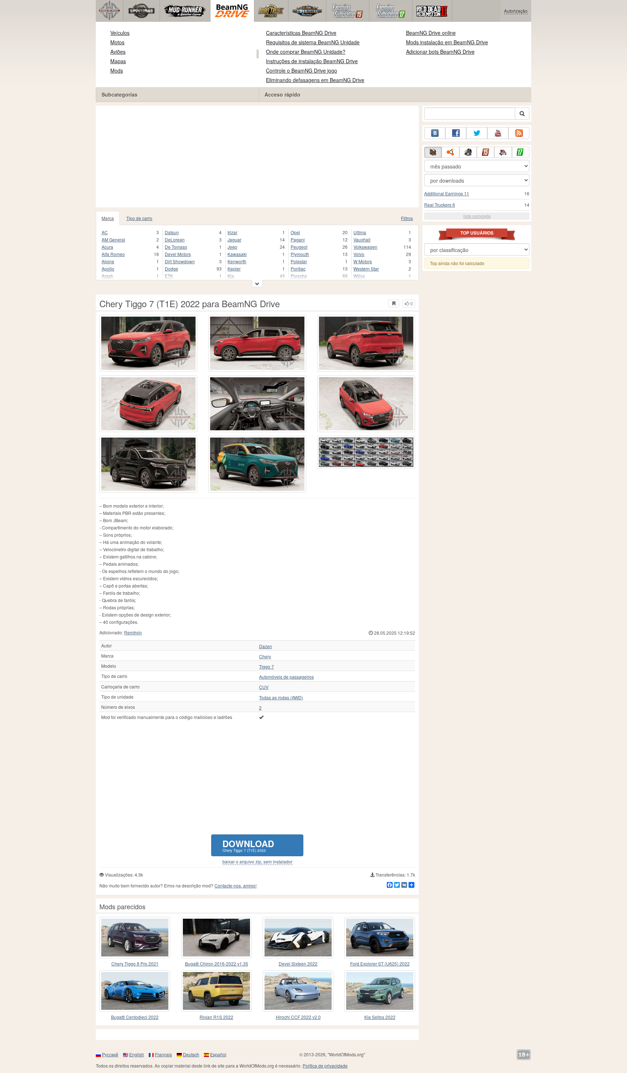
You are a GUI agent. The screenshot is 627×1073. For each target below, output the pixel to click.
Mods (116, 70)
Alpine (108, 261)
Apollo (108, 268)
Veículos (120, 32)
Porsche (299, 276)
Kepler (234, 268)
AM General (113, 239)
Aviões (118, 51)
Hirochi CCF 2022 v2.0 (298, 1017)
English (136, 1054)
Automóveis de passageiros (286, 677)
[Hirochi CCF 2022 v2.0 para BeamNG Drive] (298, 991)
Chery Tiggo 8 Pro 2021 (135, 963)
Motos (117, 42)
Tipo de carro (139, 218)
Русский (110, 1054)
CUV (264, 687)
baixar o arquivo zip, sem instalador (257, 862)
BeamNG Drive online (431, 32)
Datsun (172, 232)
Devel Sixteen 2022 (298, 963)
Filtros (407, 218)
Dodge (171, 268)
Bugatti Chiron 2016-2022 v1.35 (216, 963)
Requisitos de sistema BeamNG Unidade (313, 42)
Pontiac (298, 268)
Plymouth (300, 254)
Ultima (359, 232)
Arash (107, 276)
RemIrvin (133, 632)
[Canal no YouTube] (497, 133)
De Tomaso (176, 247)
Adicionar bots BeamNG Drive (440, 51)
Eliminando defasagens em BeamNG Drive (315, 80)
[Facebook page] (455, 133)
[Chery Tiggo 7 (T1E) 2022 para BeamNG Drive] (148, 343)
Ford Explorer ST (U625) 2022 (380, 963)
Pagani (298, 239)
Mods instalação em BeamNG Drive (447, 42)
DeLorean (175, 239)
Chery (265, 656)
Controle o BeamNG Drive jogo (301, 70)
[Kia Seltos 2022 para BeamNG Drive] (379, 991)
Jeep (232, 247)
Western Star (366, 268)
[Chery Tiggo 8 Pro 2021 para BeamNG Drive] (134, 937)
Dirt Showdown (180, 261)
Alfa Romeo (113, 254)
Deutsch (191, 1054)
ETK (169, 276)
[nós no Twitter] (476, 133)
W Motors (362, 261)
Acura (107, 247)
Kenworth (237, 261)
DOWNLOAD (248, 845)
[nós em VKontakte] (434, 133)
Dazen (265, 646)
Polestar (299, 261)
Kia (231, 276)
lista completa (477, 216)
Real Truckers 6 (439, 205)
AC (105, 232)
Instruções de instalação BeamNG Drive (312, 61)
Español (218, 1054)
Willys (359, 276)
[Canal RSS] (518, 133)
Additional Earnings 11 (446, 193)
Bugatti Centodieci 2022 (135, 1017)
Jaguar (234, 239)
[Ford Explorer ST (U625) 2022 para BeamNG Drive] (379, 937)
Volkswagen (365, 247)
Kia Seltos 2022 (380, 1017)
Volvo (358, 254)
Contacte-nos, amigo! (235, 885)
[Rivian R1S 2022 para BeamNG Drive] (216, 991)
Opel (295, 232)
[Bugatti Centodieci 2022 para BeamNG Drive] (134, 991)
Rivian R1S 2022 (216, 1017)
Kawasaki (237, 254)
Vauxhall (361, 239)
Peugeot (299, 247)
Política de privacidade (325, 1065)
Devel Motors (178, 254)
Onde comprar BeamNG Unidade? (305, 51)
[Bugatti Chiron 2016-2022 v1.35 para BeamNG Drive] (216, 937)
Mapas (118, 61)
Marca (108, 218)
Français (163, 1054)
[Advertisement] (257, 156)
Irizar (232, 232)
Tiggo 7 (266, 666)
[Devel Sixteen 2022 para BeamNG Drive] (298, 937)
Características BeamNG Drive (301, 32)
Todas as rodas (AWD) (281, 697)
